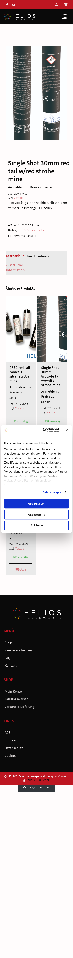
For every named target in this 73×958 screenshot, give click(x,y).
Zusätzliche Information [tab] (14, 267)
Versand (18, 197)
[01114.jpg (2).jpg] (36, 93)
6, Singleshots (34, 230)
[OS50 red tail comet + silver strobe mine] (21, 329)
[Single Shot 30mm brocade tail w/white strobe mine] (52, 329)
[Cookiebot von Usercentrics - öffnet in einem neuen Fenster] (44, 430)
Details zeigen (51, 492)
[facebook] (7, 4)
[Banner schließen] (67, 430)
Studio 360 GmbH (38, 780)
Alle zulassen (36, 503)
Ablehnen (36, 525)
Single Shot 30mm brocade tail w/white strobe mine (51, 376)
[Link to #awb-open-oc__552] (64, 16)
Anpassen (34, 514)
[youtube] (13, 4)
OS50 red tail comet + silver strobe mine (19, 374)
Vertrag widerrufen (36, 787)
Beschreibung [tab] (14, 256)
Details (22, 569)
